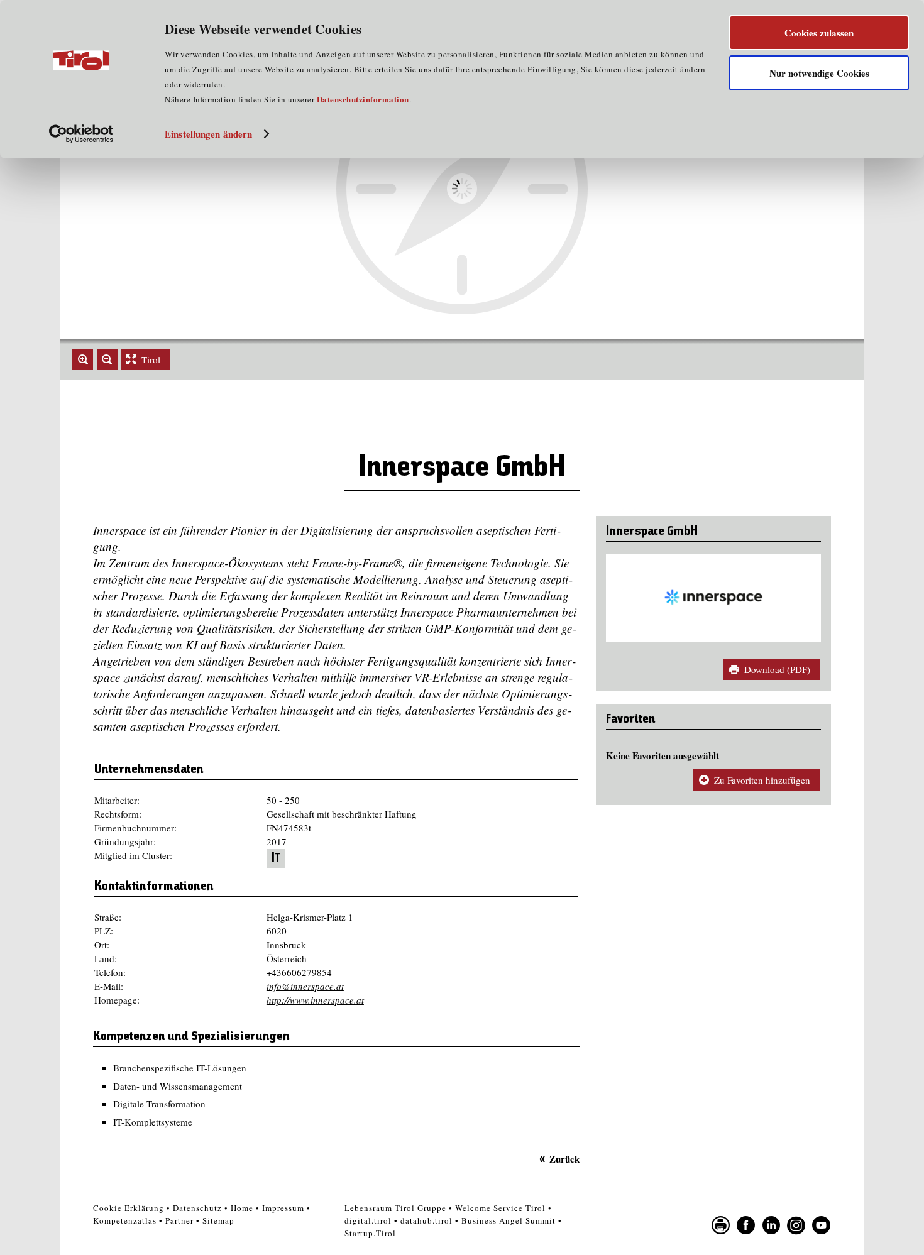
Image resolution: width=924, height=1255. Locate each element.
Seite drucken (721, 1225)
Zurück (564, 1159)
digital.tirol (368, 1220)
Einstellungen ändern (208, 134)
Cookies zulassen (819, 33)
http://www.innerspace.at (315, 1000)
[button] (82, 359)
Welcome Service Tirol (500, 1208)
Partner (179, 1220)
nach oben (848, 1242)
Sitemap (218, 1220)
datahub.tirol (426, 1220)
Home (242, 1208)
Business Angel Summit (508, 1220)
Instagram (796, 1225)
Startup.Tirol (370, 1233)
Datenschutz (197, 1208)
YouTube (821, 1225)
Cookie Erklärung (128, 1208)
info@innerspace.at (305, 986)
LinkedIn (771, 1225)
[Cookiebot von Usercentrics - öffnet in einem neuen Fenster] (81, 133)
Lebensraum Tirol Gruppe (395, 1208)
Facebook (746, 1225)
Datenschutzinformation (363, 99)
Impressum (283, 1208)
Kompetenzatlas (125, 1220)
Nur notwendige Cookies (819, 73)
